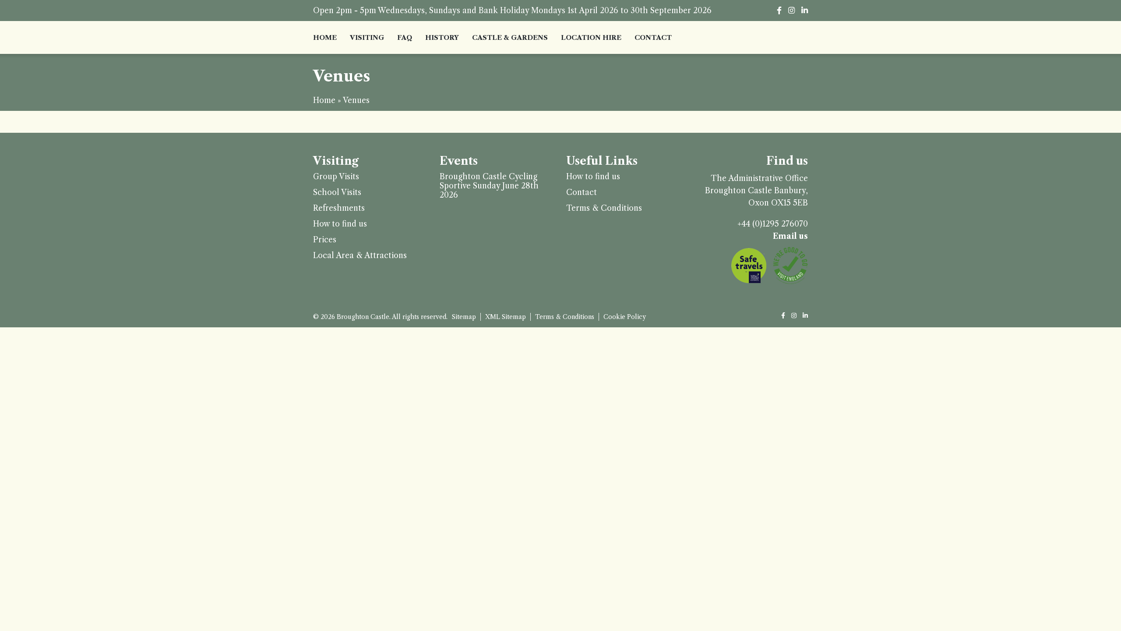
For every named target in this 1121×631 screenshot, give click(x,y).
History (442, 37)
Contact (653, 37)
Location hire (591, 37)
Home (325, 37)
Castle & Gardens (510, 37)
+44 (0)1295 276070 (772, 224)
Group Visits (336, 176)
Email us (790, 236)
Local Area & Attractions (360, 255)
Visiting (367, 37)
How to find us (340, 224)
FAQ (404, 37)
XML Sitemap (505, 317)
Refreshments (339, 208)
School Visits (337, 192)
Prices (324, 240)
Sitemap (464, 317)
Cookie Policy (624, 317)
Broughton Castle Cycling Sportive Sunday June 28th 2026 (489, 186)
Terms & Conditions (604, 208)
